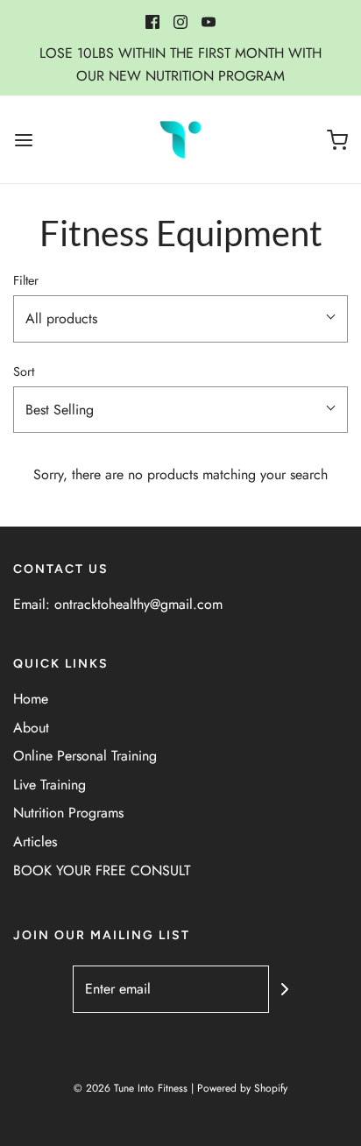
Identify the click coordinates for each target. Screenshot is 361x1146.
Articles (35, 841)
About (31, 728)
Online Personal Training (85, 756)
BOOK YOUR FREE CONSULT (101, 870)
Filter (26, 280)
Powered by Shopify (242, 1088)
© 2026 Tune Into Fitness (131, 1088)
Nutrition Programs (68, 813)
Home (30, 699)
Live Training (49, 785)
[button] (180, 319)
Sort (23, 371)
